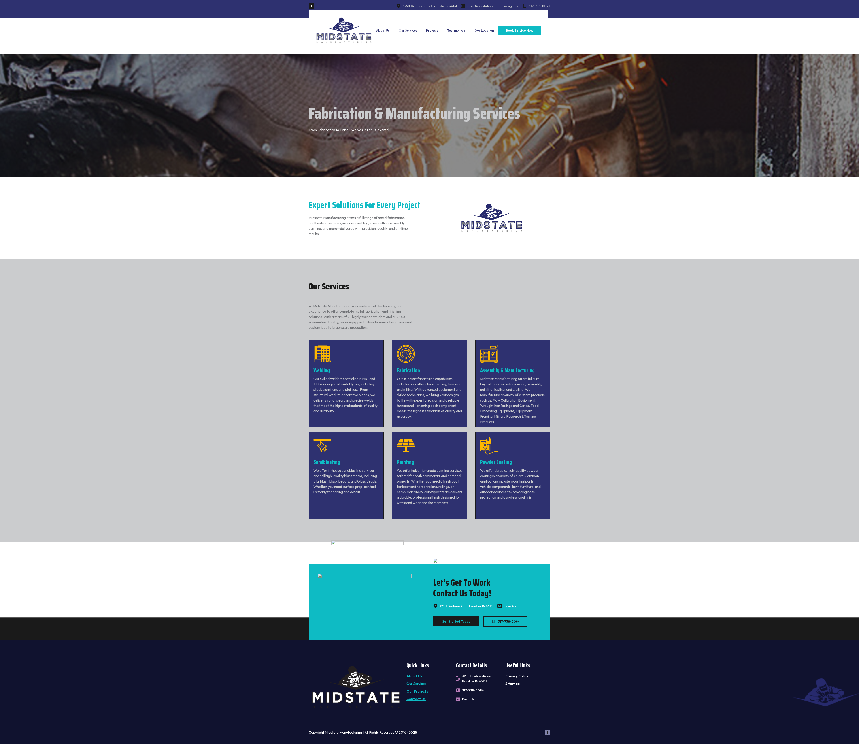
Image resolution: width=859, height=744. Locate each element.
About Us (383, 30)
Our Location (484, 30)
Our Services (408, 30)
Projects (432, 30)
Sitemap (512, 683)
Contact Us (416, 699)
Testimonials (456, 30)
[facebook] (311, 6)
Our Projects (417, 691)
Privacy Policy (516, 676)
